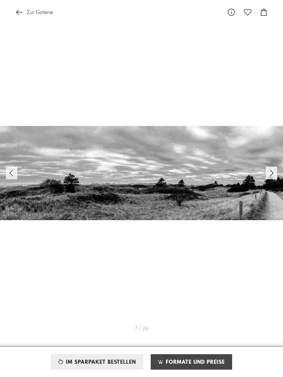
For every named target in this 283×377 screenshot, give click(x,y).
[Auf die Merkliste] (247, 12)
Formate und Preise (194, 362)
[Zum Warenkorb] (263, 12)
